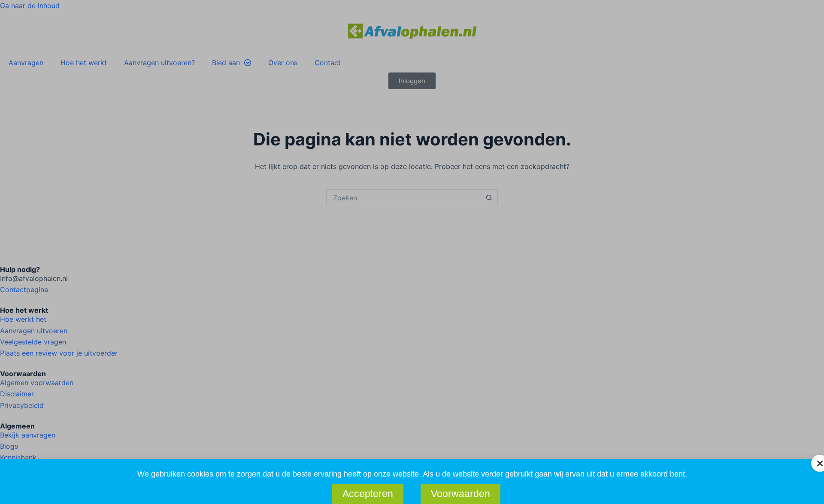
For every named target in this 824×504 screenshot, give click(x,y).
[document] (412, 252)
